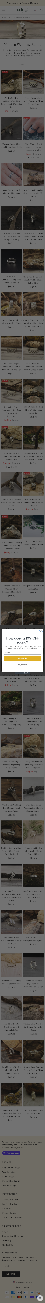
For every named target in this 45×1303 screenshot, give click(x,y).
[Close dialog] (40, 631)
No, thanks (22, 664)
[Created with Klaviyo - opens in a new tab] (22, 673)
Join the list (22, 658)
